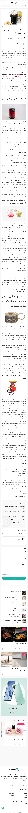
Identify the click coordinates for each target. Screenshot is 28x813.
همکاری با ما (11, 793)
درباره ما (25, 795)
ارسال (14, 578)
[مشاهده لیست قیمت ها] (14, 697)
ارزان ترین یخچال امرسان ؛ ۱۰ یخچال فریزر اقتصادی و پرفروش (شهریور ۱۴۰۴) (14, 518)
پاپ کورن (17, 142)
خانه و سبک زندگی (22, 27)
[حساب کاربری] (2, 2)
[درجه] (14, 3)
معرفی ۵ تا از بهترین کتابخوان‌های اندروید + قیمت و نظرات (14, 508)
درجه (18, 530)
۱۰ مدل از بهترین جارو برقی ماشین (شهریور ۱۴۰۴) (14, 513)
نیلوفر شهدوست (20, 36)
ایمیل (25, 558)
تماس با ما (25, 797)
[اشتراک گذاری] (5, 26)
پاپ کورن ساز (17, 74)
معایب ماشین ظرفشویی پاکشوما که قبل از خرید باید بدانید (14, 523)
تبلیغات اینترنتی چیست (15, 785)
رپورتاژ (24, 629)
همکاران (12, 795)
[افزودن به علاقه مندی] (2, 26)
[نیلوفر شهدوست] (24, 38)
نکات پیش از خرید (21, 724)
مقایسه (16, 27)
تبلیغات (25, 793)
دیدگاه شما (23, 564)
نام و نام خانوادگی (22, 552)
